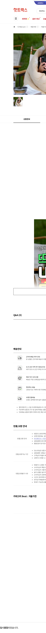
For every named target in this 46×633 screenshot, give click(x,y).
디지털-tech (21, 27)
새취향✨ (25, 18)
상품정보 (26, 119)
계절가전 (33, 27)
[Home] (14, 27)
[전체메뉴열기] (15, 18)
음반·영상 (36, 18)
